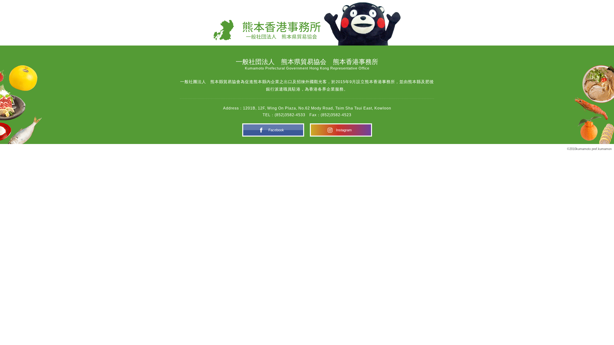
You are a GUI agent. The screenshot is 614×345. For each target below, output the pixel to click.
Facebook (276, 130)
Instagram (344, 130)
